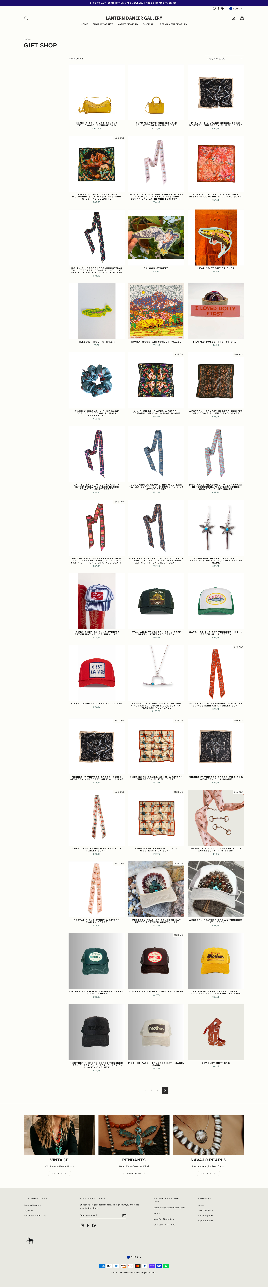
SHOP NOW (208, 1173)
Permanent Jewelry (173, 24)
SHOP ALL (149, 24)
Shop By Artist (103, 24)
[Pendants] (134, 1135)
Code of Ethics (206, 1221)
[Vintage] (59, 1135)
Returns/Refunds (32, 1205)
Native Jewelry (128, 24)
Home (27, 39)
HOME (84, 24)
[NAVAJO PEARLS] (208, 1135)
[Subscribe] (124, 1216)
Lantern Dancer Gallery (134, 18)
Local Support (205, 1215)
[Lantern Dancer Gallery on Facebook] (88, 1225)
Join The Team (205, 1210)
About (201, 1205)
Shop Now (59, 1173)
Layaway (28, 1210)
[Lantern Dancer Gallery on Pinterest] (94, 1225)
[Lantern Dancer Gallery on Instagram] (82, 1225)
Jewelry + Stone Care (35, 1215)
